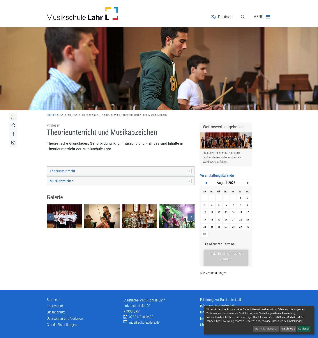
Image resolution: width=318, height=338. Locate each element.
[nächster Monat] (247, 182)
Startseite (52, 115)
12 (219, 212)
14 (233, 212)
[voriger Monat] (206, 182)
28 (233, 226)
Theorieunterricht (62, 171)
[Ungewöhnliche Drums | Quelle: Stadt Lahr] (139, 216)
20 (226, 219)
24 (204, 226)
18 (212, 219)
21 (233, 219)
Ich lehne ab (288, 328)
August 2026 (226, 182)
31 (204, 233)
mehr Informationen (266, 328)
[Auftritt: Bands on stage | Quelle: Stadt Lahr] (177, 216)
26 (219, 226)
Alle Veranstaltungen (213, 273)
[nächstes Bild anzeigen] (191, 216)
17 (204, 219)
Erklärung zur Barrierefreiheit (220, 299)
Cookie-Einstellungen (62, 325)
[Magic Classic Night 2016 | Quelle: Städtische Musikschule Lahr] (64, 216)
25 (212, 226)
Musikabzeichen (62, 181)
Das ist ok (303, 328)
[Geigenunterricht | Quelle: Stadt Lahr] (102, 216)
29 (240, 226)
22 (240, 219)
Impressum (55, 306)
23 (247, 219)
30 (247, 226)
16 (247, 212)
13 (226, 212)
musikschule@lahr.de (144, 322)
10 (204, 212)
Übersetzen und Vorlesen (65, 318)
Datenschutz (56, 312)
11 (212, 212)
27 (226, 226)
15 (240, 212)
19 (219, 219)
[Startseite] (82, 13)
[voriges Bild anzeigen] (50, 216)
